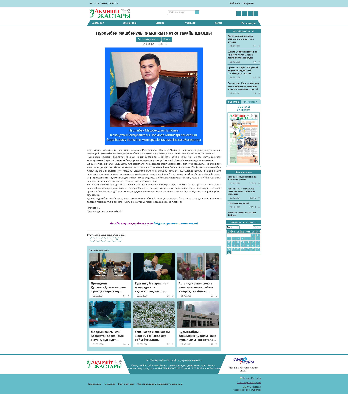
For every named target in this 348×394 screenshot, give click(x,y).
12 (238, 242)
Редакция (109, 383)
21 (247, 245)
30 (257, 249)
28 (247, 249)
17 (229, 245)
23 (257, 245)
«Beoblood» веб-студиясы (247, 389)
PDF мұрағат (250, 101)
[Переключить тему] (257, 3)
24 (229, 249)
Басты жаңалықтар (148, 39)
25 (233, 249)
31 (229, 252)
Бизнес (160, 22)
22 (253, 245)
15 (253, 242)
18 (233, 245)
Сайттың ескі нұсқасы (249, 382)
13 (242, 242)
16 (257, 242)
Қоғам (218, 22)
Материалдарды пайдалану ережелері (159, 383)
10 (229, 242)
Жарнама (248, 3)
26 (238, 249)
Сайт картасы (126, 383)
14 (247, 242)
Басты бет (98, 22)
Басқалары (248, 23)
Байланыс (236, 3)
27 (242, 249)
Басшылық (94, 383)
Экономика (129, 22)
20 (242, 245)
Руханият (189, 22)
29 (253, 249)
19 (238, 245)
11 (233, 242)
